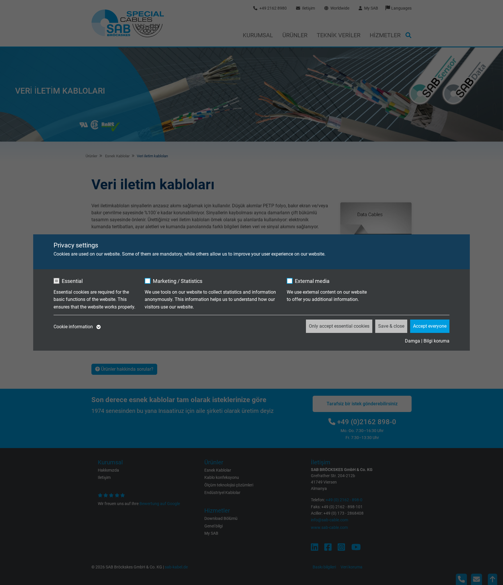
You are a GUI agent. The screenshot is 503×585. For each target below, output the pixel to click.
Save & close (391, 326)
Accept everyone (430, 326)
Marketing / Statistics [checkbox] (177, 281)
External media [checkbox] (312, 281)
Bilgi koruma (436, 341)
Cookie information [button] (74, 326)
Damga (412, 341)
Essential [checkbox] (72, 281)
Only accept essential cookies (339, 326)
